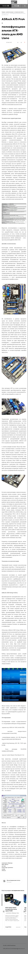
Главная (3, 12)
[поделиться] (17, 42)
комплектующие (10, 12)
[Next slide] (24, 911)
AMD (3, 864)
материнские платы (18, 12)
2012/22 (4, 870)
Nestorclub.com (21, 948)
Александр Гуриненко (7, 867)
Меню (16, 5)
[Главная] (14, 2)
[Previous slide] (4, 911)
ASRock (6, 864)
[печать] (21, 42)
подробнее (8, 927)
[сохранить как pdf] (24, 42)
